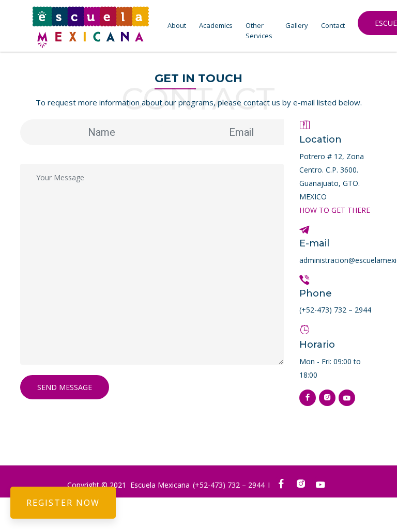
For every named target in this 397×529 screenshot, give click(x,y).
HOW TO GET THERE (334, 210)
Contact (333, 25)
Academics (216, 25)
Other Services (259, 30)
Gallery (296, 25)
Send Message (64, 387)
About (176, 25)
